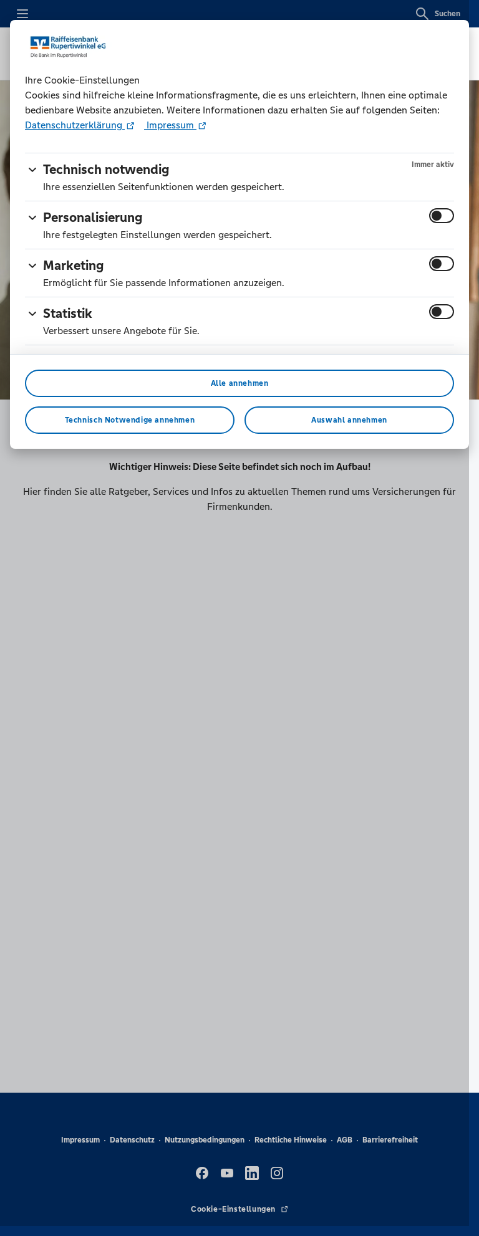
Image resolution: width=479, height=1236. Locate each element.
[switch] (441, 215)
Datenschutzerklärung (75, 125)
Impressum (170, 125)
